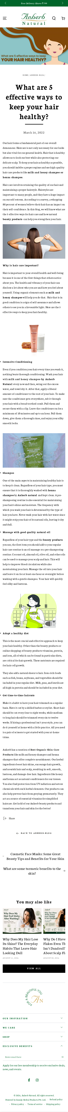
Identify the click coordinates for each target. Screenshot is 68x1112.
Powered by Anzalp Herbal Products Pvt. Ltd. (25, 1099)
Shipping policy (53, 1104)
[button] (54, 18)
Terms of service (35, 1104)
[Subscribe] (63, 1057)
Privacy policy (17, 1104)
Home (25, 75)
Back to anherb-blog (36, 833)
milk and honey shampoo (24, 379)
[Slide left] (6, 3)
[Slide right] (62, 3)
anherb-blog (37, 75)
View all (34, 968)
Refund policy (56, 1099)
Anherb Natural (29, 1095)
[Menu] (4, 18)
